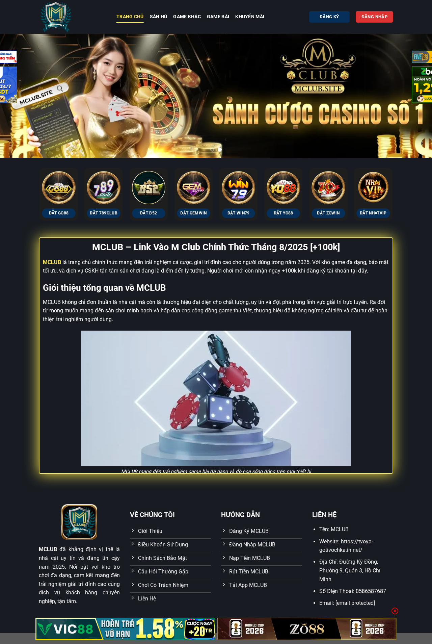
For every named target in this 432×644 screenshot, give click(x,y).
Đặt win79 (238, 213)
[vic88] (125, 629)
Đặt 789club (103, 213)
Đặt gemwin (193, 213)
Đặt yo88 (283, 213)
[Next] (403, 180)
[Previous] (17, 95)
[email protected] (355, 603)
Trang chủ (130, 17)
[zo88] (307, 629)
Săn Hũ (158, 17)
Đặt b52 (148, 213)
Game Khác (187, 17)
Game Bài (218, 17)
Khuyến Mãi (249, 17)
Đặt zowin (328, 213)
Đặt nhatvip (373, 213)
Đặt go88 (59, 213)
